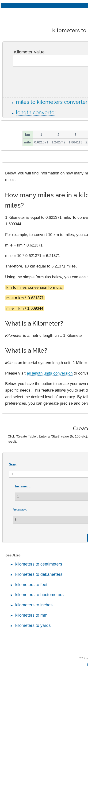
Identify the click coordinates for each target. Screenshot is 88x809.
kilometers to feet (31, 584)
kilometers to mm (31, 615)
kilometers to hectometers (39, 594)
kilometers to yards (33, 625)
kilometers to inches (34, 605)
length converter (36, 112)
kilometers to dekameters (38, 574)
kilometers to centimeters (38, 564)
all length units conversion (50, 373)
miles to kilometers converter (52, 102)
